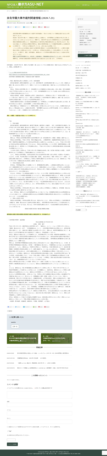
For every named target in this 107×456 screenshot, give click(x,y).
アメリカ (95, 175)
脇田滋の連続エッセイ (81, 85)
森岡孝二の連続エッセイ (81, 88)
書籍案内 (78, 80)
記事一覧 (15, 326)
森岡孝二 (79, 183)
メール (9, 410)
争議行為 (93, 179)
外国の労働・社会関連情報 (82, 70)
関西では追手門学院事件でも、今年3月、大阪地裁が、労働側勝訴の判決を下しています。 (38, 56)
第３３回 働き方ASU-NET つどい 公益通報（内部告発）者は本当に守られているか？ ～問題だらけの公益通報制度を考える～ (88, 158)
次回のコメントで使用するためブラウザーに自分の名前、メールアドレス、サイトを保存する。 (35, 427)
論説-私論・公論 (80, 73)
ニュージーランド (91, 177)
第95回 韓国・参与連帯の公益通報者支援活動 (87, 140)
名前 (8, 401)
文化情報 (78, 83)
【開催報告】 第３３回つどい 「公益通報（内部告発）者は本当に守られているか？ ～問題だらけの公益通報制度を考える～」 (87, 133)
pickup (88, 175)
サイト (9, 418)
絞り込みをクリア (83, 52)
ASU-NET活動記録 (80, 75)
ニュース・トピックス (37, 23)
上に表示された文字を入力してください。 (18, 435)
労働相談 (78, 78)
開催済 (91, 185)
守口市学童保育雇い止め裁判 (90, 181)
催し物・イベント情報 (81, 67)
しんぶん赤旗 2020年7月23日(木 (18, 72)
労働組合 (79, 181)
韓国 (89, 186)
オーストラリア (80, 177)
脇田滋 (10, 311)
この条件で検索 (88, 55)
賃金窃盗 (85, 185)
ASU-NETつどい (81, 175)
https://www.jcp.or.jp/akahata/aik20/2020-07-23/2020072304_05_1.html (29, 74)
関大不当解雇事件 (81, 186)
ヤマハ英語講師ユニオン (82, 179)
